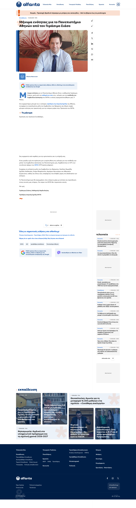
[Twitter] (92, 38)
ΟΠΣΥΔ (87, 452)
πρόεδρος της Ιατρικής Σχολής (57, 104)
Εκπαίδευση (60, 4)
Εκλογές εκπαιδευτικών (31, 464)
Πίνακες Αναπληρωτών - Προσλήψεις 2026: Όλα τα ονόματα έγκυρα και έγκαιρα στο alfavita (46, 235)
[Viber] (92, 49)
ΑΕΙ (27, 244)
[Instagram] (113, 478)
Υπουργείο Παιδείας (75, 4)
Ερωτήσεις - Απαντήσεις (104, 467)
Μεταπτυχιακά (74, 461)
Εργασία (101, 4)
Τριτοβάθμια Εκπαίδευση (77, 457)
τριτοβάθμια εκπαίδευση (37, 244)
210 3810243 (113, 487)
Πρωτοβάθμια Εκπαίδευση (24, 457)
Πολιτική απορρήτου (36, 485)
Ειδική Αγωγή (33, 462)
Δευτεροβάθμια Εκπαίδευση (24, 459)
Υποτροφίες (19, 464)
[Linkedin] (92, 44)
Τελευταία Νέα (47, 4)
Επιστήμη (99, 459)
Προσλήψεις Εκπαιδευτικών (78, 450)
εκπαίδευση (27, 389)
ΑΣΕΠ (44, 461)
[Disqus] (54, 282)
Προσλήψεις (56, 461)
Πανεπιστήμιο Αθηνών (52, 244)
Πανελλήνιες (90, 4)
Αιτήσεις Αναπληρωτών (76, 452)
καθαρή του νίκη (47, 95)
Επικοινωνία (19, 487)
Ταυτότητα (33, 487)
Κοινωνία (112, 4)
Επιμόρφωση (100, 463)
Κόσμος (98, 450)
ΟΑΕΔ (49, 461)
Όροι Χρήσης (20, 485)
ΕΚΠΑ (37, 165)
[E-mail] (92, 60)
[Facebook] (92, 33)
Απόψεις (98, 454)
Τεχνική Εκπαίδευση (22, 462)
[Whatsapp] (92, 54)
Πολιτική (72, 466)
